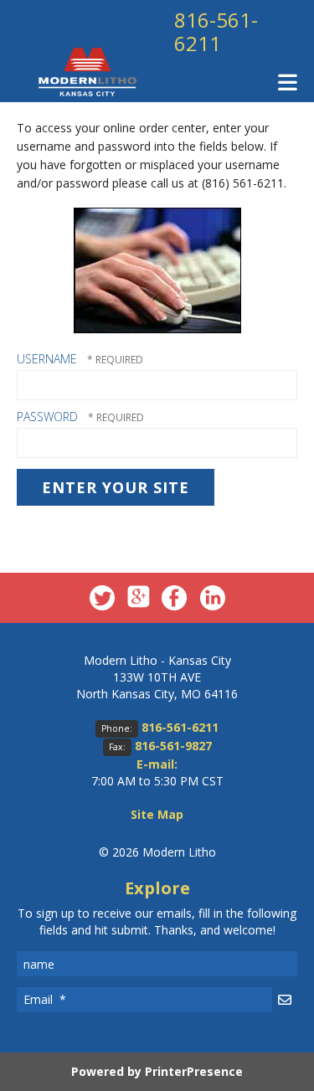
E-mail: (157, 764)
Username (47, 359)
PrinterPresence (194, 1071)
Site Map (157, 814)
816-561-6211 (216, 31)
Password (47, 417)
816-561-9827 (173, 746)
